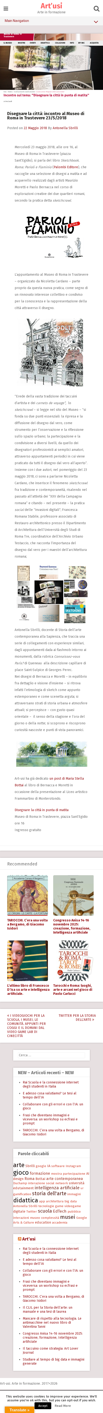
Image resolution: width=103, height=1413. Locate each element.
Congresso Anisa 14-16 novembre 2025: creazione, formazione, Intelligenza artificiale (71, 926)
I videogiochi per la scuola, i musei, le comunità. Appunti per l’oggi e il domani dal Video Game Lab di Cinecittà (26, 1026)
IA (48, 1166)
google (41, 1166)
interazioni (21, 1218)
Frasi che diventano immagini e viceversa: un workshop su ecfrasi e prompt (50, 1119)
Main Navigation (17, 21)
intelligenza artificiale (57, 1187)
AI (87, 1173)
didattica (25, 1200)
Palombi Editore (66, 167)
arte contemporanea (64, 1178)
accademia (59, 1223)
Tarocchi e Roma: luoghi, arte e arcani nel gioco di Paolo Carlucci (72, 990)
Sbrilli (30, 1166)
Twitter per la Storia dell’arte (77, 1018)
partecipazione (74, 1174)
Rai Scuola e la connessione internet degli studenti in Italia (51, 1084)
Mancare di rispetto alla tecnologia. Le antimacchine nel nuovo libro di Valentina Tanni (52, 1322)
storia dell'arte (49, 1193)
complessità (50, 1218)
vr (82, 1188)
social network (57, 1183)
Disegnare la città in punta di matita (42, 810)
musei (67, 1217)
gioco (21, 1172)
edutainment (23, 1188)
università (77, 1183)
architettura (54, 1201)
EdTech (60, 1211)
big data (70, 1201)
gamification (22, 1194)
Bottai (40, 1179)
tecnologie (46, 1206)
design (18, 1179)
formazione (40, 1173)
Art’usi (51, 6)
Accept (42, 1406)
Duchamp (20, 1183)
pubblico (74, 1212)
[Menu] (6, 8)
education (43, 1222)
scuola (45, 1211)
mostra (56, 1174)
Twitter (31, 1212)
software (58, 1166)
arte (18, 1165)
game (59, 1206)
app (42, 1201)
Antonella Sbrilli (65, 128)
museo (35, 1218)
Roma (29, 1178)
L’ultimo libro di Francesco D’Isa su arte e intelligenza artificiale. (28, 990)
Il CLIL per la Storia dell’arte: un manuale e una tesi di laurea (47, 1310)
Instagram (73, 1166)
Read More (63, 1406)
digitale (19, 1211)
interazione (36, 1183)
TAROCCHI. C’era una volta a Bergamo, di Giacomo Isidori (27, 924)
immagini (74, 1194)
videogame (72, 1206)
